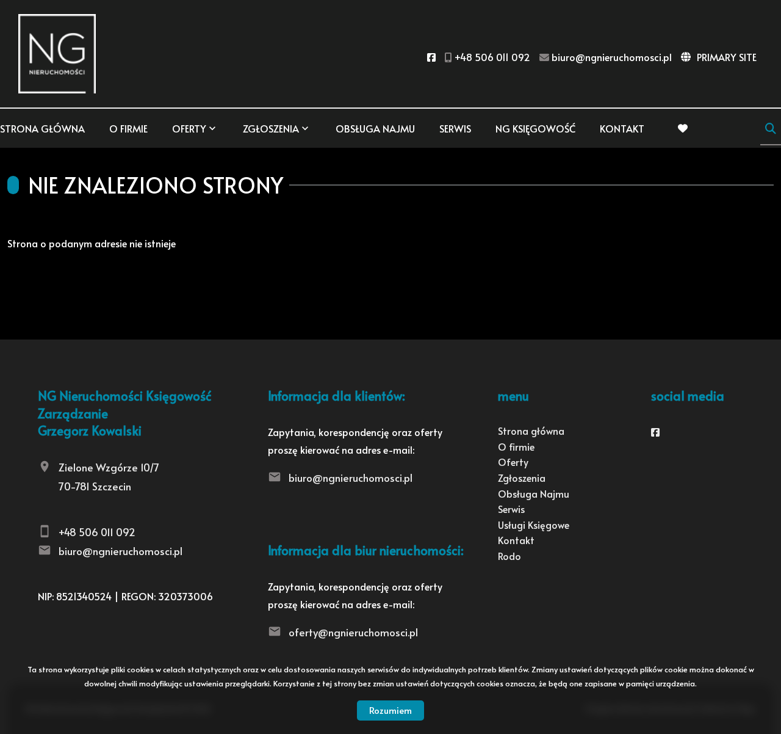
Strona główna (42, 128)
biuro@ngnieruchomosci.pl (120, 550)
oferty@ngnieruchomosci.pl (353, 632)
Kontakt (622, 128)
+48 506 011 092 (97, 532)
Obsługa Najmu (375, 128)
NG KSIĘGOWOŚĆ (535, 128)
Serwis (455, 128)
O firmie (128, 128)
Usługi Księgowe (533, 524)
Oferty (189, 128)
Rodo (509, 555)
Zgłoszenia (521, 477)
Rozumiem (390, 709)
